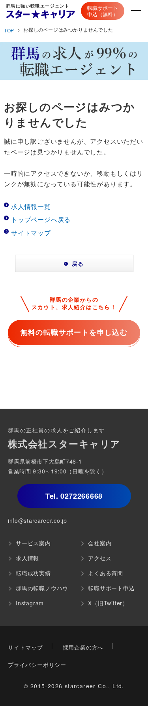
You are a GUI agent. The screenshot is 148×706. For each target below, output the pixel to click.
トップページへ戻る (41, 219)
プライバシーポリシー (37, 664)
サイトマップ (31, 232)
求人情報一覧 (31, 206)
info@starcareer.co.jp (37, 520)
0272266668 (74, 496)
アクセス (99, 558)
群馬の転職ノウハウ (42, 588)
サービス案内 (33, 543)
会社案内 (99, 543)
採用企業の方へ (83, 647)
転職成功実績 (33, 573)
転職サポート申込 (111, 588)
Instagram (30, 603)
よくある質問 (105, 573)
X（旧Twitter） (108, 603)
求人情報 (27, 558)
